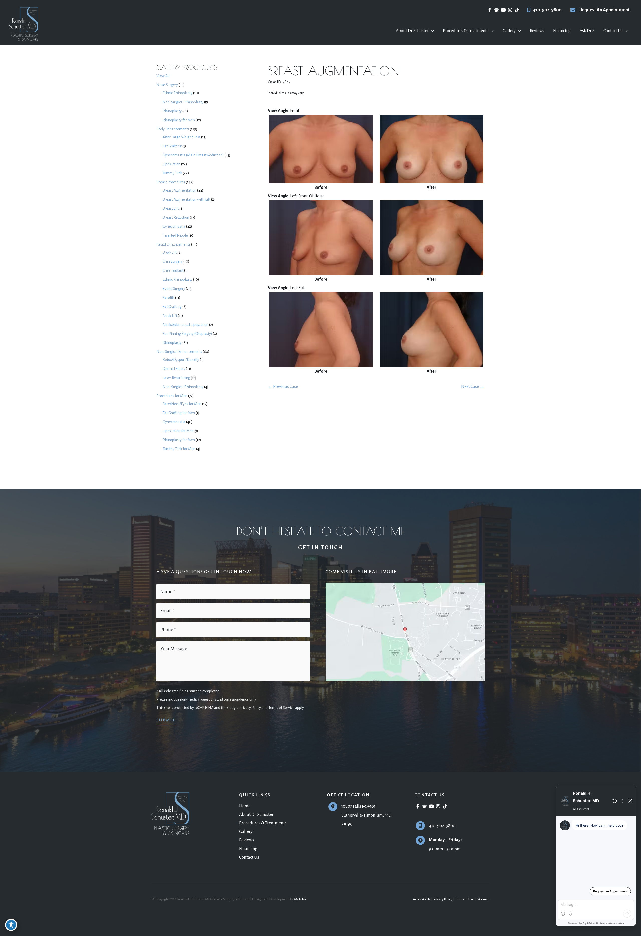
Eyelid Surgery (174, 289)
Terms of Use (465, 899)
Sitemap (483, 899)
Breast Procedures (170, 182)
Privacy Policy (443, 899)
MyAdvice (301, 899)
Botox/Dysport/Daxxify (181, 360)
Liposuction (171, 164)
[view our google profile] (496, 10)
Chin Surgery (173, 261)
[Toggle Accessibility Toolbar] (11, 925)
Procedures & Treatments (263, 823)
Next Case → (472, 386)
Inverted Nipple (175, 235)
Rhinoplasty (172, 111)
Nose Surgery (167, 85)
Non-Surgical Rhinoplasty (183, 102)
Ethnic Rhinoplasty (177, 93)
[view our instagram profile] (510, 10)
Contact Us (249, 857)
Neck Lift (170, 316)
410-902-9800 (547, 9)
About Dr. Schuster (256, 814)
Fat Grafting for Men (179, 413)
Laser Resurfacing (176, 378)
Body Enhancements (172, 129)
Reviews (246, 840)
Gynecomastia (174, 226)
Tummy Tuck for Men (179, 449)
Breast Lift (171, 208)
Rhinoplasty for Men (179, 120)
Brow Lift (170, 252)
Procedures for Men (171, 396)
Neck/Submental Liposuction (185, 325)
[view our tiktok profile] (516, 10)
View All (163, 76)
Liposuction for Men (178, 431)
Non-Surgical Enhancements (179, 352)
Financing (248, 848)
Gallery (246, 831)
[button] (431, 31)
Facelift (168, 298)
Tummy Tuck (172, 173)
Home (245, 806)
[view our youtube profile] (503, 10)
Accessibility (422, 899)
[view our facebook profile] (489, 10)
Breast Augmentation (179, 190)
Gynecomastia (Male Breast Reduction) (193, 155)
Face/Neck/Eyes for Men (182, 404)
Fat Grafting (172, 146)
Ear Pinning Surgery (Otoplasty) (187, 334)
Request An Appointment (604, 9)
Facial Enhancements (173, 244)
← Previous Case (283, 386)
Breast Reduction (176, 217)
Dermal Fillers (174, 369)
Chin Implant (173, 270)
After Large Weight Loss (181, 137)
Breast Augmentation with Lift (186, 199)
